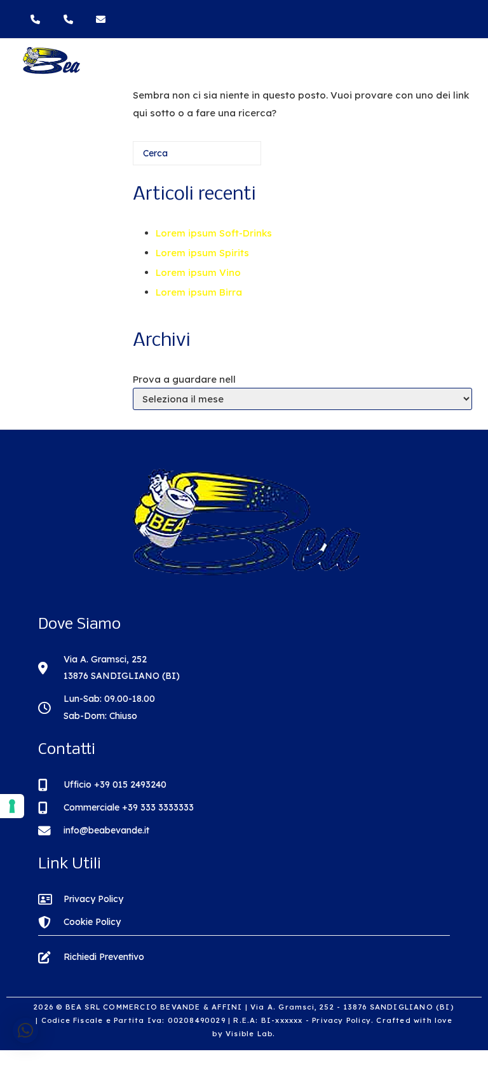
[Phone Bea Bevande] (38, 19)
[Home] (51, 71)
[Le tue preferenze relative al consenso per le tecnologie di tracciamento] (12, 806)
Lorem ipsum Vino (198, 272)
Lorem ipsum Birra (199, 292)
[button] (25, 1030)
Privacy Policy (341, 1020)
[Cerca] (232, 158)
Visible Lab (249, 1033)
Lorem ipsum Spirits (202, 253)
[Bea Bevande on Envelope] (102, 19)
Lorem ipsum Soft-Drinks (214, 233)
